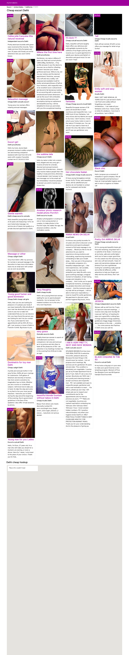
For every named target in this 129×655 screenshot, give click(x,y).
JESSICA (99, 301)
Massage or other (17, 254)
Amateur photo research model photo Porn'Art (49, 211)
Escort (9, 7)
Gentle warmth (15, 213)
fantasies (70, 101)
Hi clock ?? (71, 38)
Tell (96, 36)
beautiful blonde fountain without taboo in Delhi (49, 396)
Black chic (100, 168)
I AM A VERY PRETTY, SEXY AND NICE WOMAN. (79, 343)
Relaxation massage (18, 99)
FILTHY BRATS (12, 3)
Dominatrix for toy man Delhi (19, 363)
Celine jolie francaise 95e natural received (20, 37)
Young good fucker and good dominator (19, 295)
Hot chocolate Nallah (76, 172)
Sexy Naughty (44, 289)
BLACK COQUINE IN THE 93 (107, 358)
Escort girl (13, 142)
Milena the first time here (49, 52)
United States (18, 7)
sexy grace (42, 331)
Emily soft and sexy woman (104, 90)
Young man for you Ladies (21, 439)
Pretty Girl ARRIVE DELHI (107, 239)
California (28, 7)
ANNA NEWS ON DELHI (77, 234)
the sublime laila (45, 154)
